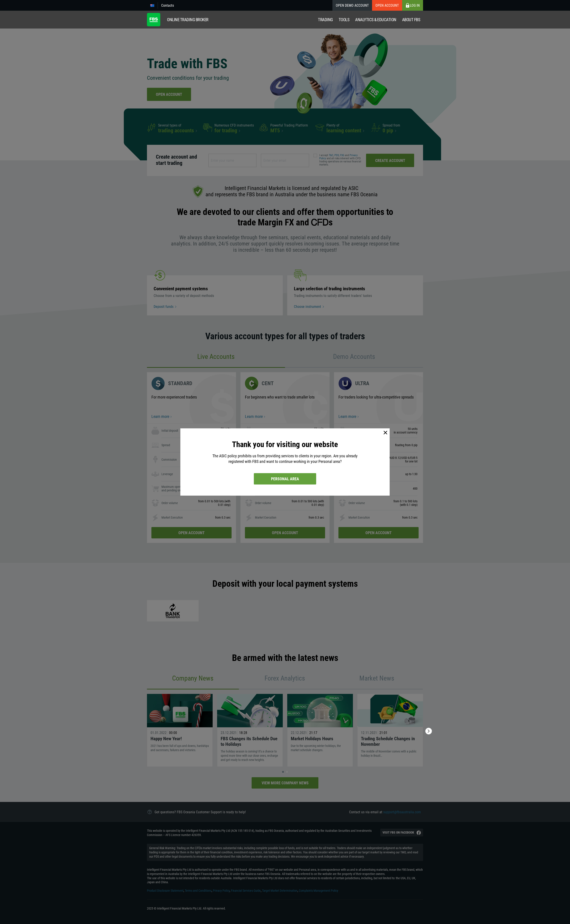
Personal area (285, 478)
